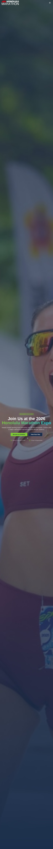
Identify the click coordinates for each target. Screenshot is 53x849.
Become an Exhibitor (19, 434)
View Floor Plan (35, 434)
